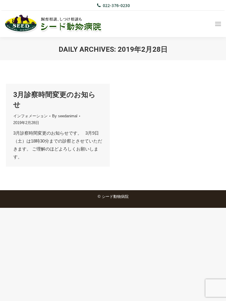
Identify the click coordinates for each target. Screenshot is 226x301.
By (64, 116)
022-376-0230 (116, 5)
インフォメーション (30, 116)
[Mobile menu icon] (218, 24)
